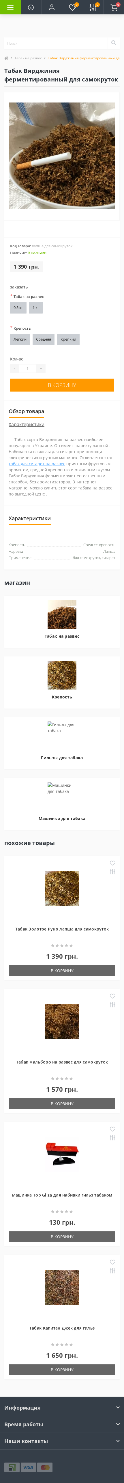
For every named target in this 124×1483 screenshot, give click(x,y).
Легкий (20, 339)
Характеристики (26, 424)
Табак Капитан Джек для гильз (62, 1328)
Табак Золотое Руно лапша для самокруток (62, 929)
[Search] (114, 43)
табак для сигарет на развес (37, 463)
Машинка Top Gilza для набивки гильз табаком (62, 1195)
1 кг (36, 307)
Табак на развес (28, 58)
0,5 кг (18, 307)
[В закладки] (112, 863)
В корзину (62, 384)
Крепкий (68, 339)
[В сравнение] (112, 872)
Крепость (20, 328)
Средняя (43, 339)
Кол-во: (17, 359)
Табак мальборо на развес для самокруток (62, 1062)
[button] (51, 7)
